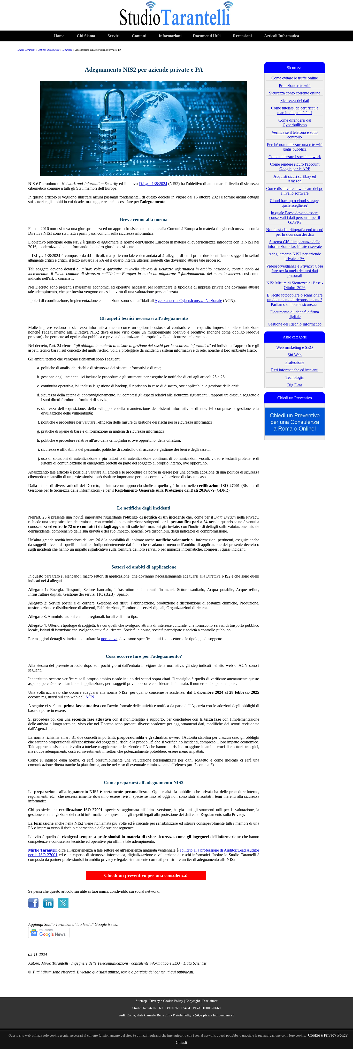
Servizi (113, 36)
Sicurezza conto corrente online (294, 93)
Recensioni (242, 36)
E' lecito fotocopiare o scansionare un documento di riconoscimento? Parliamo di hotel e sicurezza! (295, 300)
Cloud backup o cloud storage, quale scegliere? (295, 203)
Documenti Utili (206, 36)
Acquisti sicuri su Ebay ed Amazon (294, 178)
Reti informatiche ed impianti (294, 370)
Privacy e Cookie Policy (166, 1001)
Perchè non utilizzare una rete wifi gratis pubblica (295, 146)
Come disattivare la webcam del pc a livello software (294, 190)
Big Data (294, 385)
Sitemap (141, 1001)
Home (59, 36)
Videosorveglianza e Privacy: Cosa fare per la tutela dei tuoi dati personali (294, 271)
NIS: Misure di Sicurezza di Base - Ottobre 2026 (294, 285)
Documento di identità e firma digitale (294, 314)
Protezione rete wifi (295, 85)
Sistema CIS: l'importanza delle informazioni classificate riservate (295, 244)
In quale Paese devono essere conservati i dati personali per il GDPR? (294, 217)
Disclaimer (209, 1001)
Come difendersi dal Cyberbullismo (294, 122)
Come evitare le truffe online (294, 78)
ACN (89, 697)
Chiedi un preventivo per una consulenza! (146, 875)
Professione (294, 362)
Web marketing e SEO (294, 347)
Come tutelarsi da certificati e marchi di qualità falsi (294, 110)
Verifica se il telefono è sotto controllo (295, 134)
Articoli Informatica (281, 36)
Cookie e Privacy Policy (328, 1035)
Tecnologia (295, 377)
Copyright (193, 1001)
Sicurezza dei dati (294, 100)
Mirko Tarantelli (42, 850)
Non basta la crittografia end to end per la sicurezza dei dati (294, 232)
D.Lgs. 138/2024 (153, 183)
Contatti (139, 36)
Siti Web (295, 355)
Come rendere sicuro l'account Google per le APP (294, 166)
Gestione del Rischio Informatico (294, 324)
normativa (109, 639)
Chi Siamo (86, 36)
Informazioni (170, 36)
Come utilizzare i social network (294, 156)
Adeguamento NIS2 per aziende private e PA (294, 256)
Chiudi (181, 1042)
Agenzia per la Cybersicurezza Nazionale (188, 300)
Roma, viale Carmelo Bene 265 (148, 1015)
